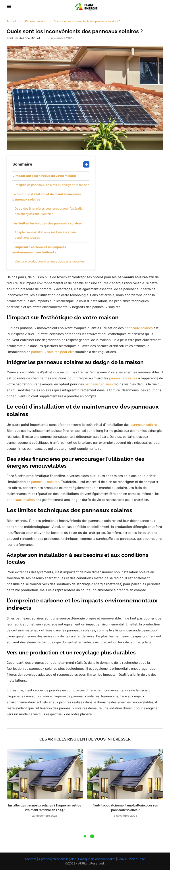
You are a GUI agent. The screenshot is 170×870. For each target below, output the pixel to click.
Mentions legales (65, 859)
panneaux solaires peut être (52, 352)
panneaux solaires (139, 328)
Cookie (122, 859)
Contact (31, 859)
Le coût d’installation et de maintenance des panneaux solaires (46, 196)
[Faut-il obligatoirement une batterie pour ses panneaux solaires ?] (125, 774)
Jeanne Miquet (29, 38)
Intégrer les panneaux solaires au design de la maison (52, 185)
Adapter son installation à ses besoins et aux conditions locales (46, 234)
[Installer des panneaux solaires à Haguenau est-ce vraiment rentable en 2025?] (45, 774)
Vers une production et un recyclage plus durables (50, 261)
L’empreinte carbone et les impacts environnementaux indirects (39, 249)
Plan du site (136, 859)
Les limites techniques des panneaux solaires (47, 223)
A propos (44, 859)
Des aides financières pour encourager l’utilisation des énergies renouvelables (49, 211)
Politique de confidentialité (97, 859)
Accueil (11, 21)
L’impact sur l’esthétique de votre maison (44, 176)
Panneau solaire (35, 21)
